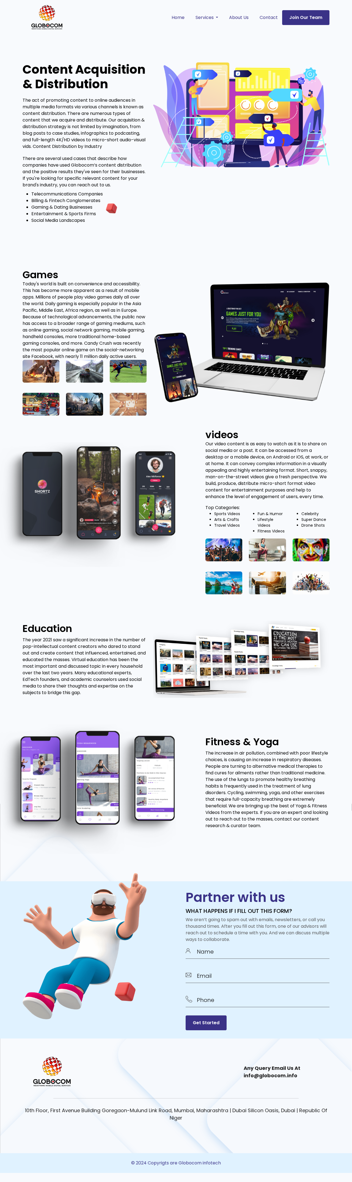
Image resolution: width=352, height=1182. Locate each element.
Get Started (206, 1023)
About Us (239, 17)
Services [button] (205, 17)
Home (178, 17)
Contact (269, 17)
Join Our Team (305, 17)
